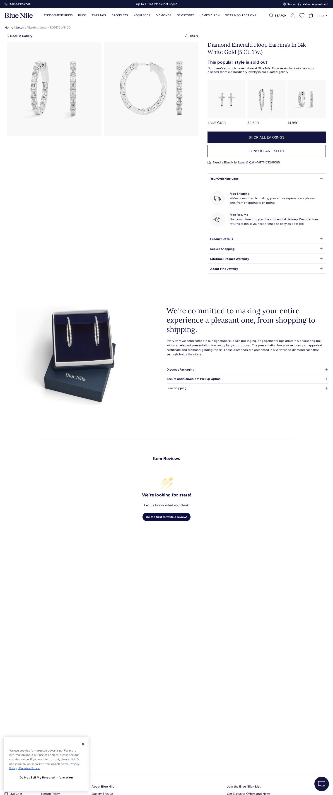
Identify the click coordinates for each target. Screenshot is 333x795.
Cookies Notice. (29, 768)
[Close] (83, 744)
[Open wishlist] (301, 15)
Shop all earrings (266, 137)
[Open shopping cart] (311, 15)
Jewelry (20, 27)
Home (9, 27)
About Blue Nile (103, 786)
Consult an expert (267, 151)
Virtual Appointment (315, 4)
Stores (291, 4)
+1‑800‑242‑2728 (19, 4)
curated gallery (277, 72)
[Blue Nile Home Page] (19, 15)
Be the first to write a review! (166, 517)
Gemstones (186, 15)
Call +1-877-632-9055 (264, 162)
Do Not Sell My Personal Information (46, 777)
